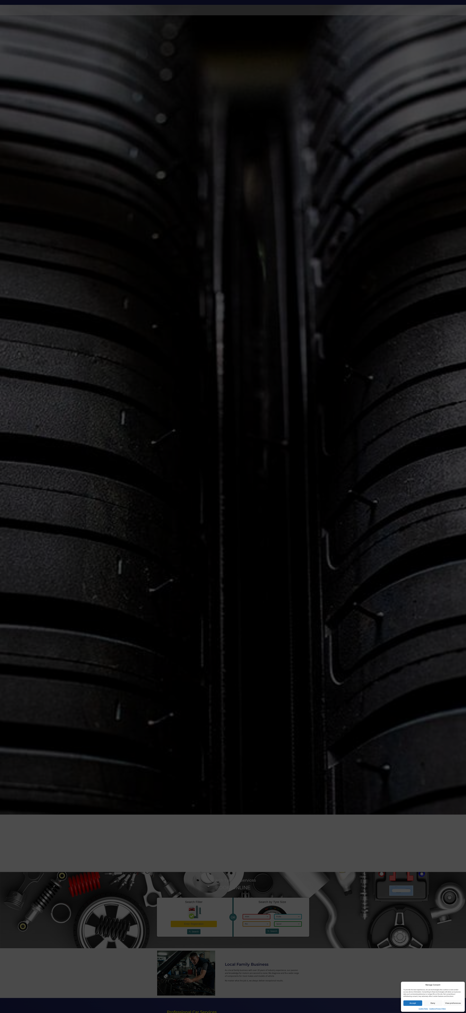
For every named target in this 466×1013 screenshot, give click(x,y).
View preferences (453, 1003)
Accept (413, 1003)
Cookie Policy (423, 1009)
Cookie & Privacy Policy (437, 1009)
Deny (433, 1003)
